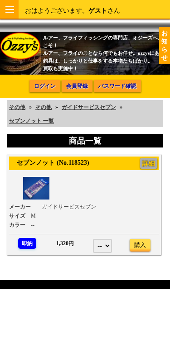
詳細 (148, 163)
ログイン (45, 86)
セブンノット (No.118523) (49, 162)
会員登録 (77, 86)
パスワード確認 (117, 86)
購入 (140, 245)
